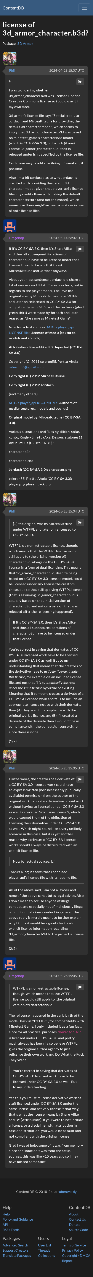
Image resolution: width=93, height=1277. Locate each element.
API (5, 1224)
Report (67, 1260)
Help (6, 1214)
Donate (74, 1224)
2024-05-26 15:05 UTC (66, 976)
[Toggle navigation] (84, 7)
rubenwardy (67, 1191)
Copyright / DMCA (76, 1255)
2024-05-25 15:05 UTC (66, 768)
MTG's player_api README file (33, 403)
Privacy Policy (72, 1250)
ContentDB (13, 7)
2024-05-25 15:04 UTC (66, 511)
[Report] (80, 81)
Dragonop (16, 238)
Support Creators (16, 1250)
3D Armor (25, 43)
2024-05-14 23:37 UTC (66, 238)
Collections (46, 1255)
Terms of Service (74, 1245)
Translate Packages (17, 1255)
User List (44, 1245)
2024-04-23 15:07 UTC (66, 70)
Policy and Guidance (18, 1219)
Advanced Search (15, 1245)
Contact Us (77, 1219)
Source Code (78, 1230)
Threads (44, 1250)
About (74, 1214)
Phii (12, 70)
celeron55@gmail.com (26, 367)
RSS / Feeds (11, 1230)
